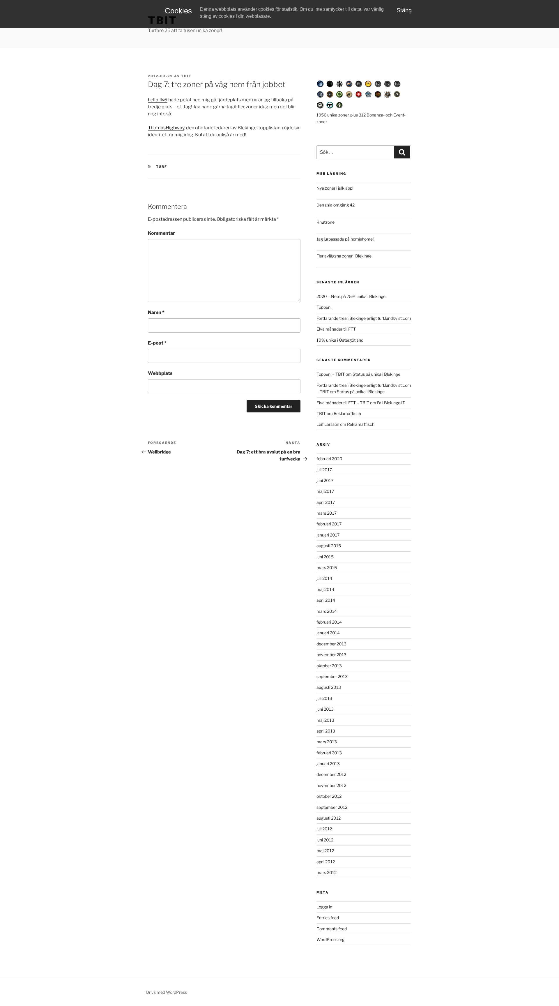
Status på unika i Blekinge (376, 374)
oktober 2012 (329, 796)
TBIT (186, 76)
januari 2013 (328, 763)
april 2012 (325, 861)
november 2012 (331, 785)
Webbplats (160, 373)
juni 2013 (325, 709)
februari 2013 (329, 752)
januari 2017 (327, 534)
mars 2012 (326, 872)
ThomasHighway (166, 127)
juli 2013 (324, 698)
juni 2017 (324, 480)
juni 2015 (325, 556)
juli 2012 (324, 828)
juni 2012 (324, 839)
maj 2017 (325, 491)
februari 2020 (329, 458)
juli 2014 (324, 578)
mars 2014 (326, 611)
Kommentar (161, 233)
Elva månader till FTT (336, 328)
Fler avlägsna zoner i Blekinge (344, 255)
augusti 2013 (328, 687)
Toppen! (323, 307)
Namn (156, 312)
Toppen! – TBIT (330, 374)
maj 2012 (325, 850)
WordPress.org (330, 939)
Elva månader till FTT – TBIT (342, 402)
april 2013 (325, 730)
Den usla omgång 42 (335, 204)
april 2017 (325, 502)
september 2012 (331, 807)
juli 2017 (324, 469)
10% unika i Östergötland (339, 340)
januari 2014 (328, 632)
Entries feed (327, 917)
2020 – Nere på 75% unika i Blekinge (350, 296)
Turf (161, 167)
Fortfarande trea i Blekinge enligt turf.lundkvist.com (363, 318)
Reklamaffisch (347, 413)
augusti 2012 (328, 818)
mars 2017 (326, 513)
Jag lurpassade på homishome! (345, 239)
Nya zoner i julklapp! (334, 188)
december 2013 (331, 643)
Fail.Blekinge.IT (391, 402)
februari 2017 (329, 523)
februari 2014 (329, 622)
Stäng (404, 10)
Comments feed (331, 928)
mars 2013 (326, 741)
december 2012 (331, 774)
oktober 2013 (329, 665)
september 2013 (332, 676)
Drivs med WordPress (166, 992)
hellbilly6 (157, 100)
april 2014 (325, 600)
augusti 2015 (328, 545)
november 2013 (331, 654)
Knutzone (325, 222)
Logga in (324, 906)
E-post (157, 343)
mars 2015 (326, 567)
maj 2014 (325, 589)
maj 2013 (325, 720)
